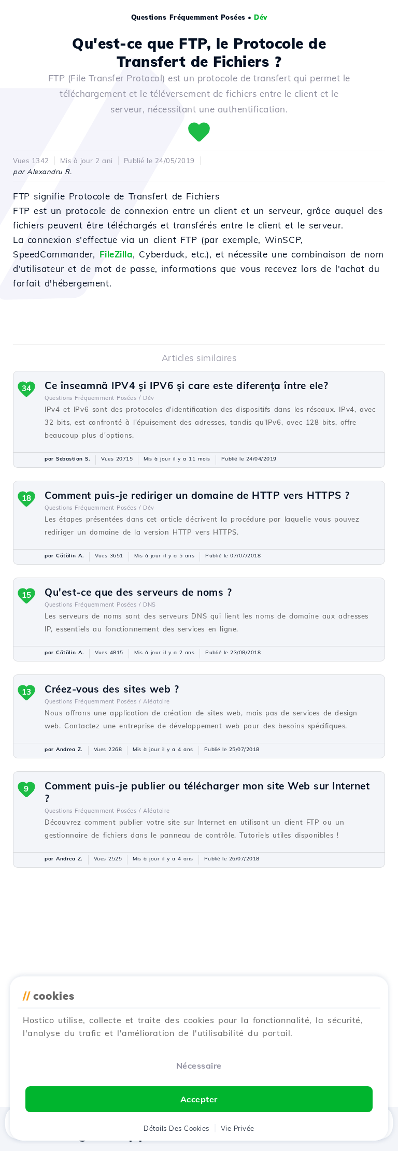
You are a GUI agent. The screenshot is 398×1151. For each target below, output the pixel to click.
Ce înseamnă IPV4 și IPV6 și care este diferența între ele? (186, 385)
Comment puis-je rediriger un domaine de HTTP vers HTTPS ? (197, 495)
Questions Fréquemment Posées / (92, 397)
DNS (149, 604)
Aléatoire (156, 701)
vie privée (237, 1128)
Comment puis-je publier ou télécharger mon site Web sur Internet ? (207, 792)
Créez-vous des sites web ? (112, 689)
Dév (260, 17)
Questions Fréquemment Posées (188, 17)
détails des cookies (176, 1128)
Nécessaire (199, 1065)
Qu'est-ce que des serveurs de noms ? (138, 592)
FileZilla (116, 254)
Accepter (199, 1099)
